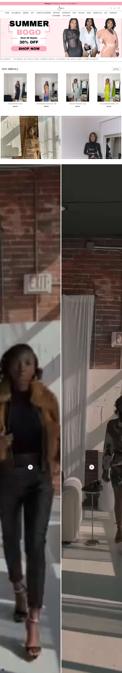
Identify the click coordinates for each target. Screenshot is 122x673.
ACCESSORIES (56, 15)
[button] (120, 91)
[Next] (119, 34)
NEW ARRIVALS (16, 13)
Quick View (15, 99)
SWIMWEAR (113, 13)
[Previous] (2, 34)
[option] (61, 37)
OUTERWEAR (66, 13)
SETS (32, 13)
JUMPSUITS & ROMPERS (44, 13)
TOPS (74, 13)
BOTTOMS (56, 13)
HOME (7, 13)
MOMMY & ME (97, 13)
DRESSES (26, 13)
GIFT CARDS (66, 15)
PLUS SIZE (81, 13)
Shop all (116, 69)
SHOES (89, 13)
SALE (105, 13)
